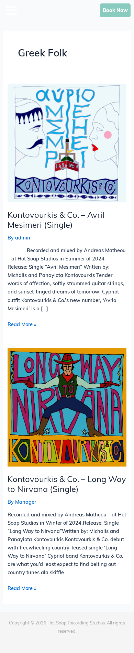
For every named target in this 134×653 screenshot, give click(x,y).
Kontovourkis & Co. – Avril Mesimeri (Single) (56, 220)
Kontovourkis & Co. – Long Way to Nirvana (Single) (67, 484)
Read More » (22, 324)
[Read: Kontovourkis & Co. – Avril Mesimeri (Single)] (67, 142)
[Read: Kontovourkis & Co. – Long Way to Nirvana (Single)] (67, 406)
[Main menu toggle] (29, 4)
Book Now (115, 10)
